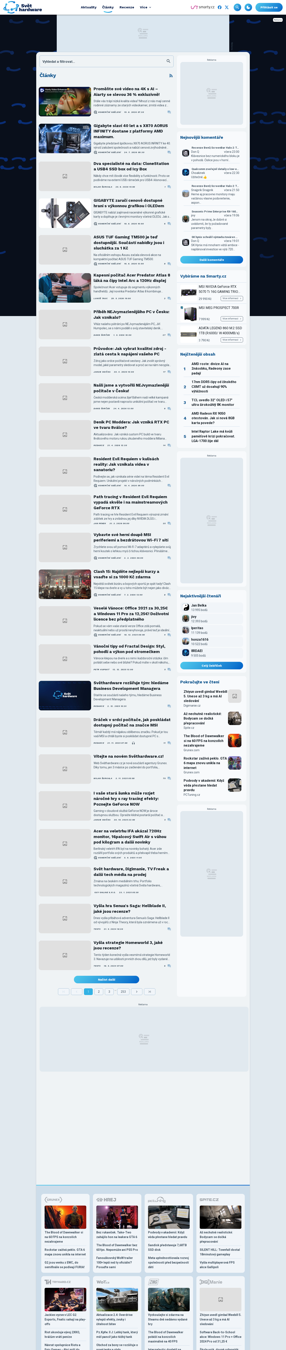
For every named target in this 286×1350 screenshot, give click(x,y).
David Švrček (102, 335)
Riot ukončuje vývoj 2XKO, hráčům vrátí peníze (62, 1334)
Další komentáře (212, 259)
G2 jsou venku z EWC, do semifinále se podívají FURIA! (65, 1265)
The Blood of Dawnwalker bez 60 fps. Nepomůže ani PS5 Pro (117, 1247)
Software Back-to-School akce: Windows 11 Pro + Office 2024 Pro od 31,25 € (220, 1337)
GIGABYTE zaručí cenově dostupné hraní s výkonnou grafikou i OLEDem (129, 203)
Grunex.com (192, 750)
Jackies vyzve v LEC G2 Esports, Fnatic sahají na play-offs (65, 1319)
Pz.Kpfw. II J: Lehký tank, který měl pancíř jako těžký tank (117, 1334)
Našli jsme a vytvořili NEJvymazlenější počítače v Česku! (131, 388)
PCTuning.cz (192, 794)
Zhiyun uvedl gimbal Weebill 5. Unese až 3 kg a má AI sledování (205, 696)
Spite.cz (189, 727)
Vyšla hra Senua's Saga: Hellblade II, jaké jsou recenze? (130, 908)
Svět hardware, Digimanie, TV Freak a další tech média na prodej (131, 872)
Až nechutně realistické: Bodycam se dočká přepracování (203, 718)
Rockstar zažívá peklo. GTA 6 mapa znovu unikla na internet (205, 763)
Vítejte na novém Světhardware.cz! (129, 756)
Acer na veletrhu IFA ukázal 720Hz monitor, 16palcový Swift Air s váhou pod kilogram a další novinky (130, 837)
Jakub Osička (102, 372)
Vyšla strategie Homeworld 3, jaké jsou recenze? (128, 945)
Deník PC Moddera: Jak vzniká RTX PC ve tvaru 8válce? (131, 425)
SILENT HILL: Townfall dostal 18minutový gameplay (220, 1252)
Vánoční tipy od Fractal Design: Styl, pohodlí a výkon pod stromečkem (129, 649)
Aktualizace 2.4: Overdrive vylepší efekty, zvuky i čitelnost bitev (114, 1319)
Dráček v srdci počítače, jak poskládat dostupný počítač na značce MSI (132, 722)
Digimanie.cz (192, 705)
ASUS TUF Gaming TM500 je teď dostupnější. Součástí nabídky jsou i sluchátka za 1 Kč (129, 243)
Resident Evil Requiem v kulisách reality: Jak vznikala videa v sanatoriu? (126, 464)
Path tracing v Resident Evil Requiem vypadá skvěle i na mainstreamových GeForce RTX (130, 502)
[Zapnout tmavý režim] (248, 7)
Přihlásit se (269, 7)
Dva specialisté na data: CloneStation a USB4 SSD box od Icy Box (131, 166)
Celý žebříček (212, 665)
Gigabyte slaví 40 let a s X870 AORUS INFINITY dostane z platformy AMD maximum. (131, 131)
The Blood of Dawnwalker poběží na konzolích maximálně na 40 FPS (165, 1337)
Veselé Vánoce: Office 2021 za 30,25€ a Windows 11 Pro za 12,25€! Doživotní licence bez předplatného (131, 614)
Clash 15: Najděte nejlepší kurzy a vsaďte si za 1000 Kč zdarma (126, 574)
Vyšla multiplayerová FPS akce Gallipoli (217, 1265)
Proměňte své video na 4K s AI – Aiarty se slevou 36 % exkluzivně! (127, 91)
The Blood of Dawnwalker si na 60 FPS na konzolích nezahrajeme (204, 740)
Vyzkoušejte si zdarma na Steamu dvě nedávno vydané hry (167, 1319)
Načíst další (106, 979)
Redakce (99, 445)
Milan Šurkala (103, 187)
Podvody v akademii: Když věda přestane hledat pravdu (204, 785)
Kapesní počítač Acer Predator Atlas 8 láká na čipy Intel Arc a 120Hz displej (132, 278)
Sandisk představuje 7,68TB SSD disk (167, 1247)
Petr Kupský (101, 669)
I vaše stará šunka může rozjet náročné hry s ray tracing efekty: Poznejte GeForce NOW (126, 799)
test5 (97, 929)
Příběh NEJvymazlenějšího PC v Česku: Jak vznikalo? (131, 314)
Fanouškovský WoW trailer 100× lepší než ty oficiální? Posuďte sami (114, 1262)
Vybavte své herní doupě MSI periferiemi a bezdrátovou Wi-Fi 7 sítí (131, 537)
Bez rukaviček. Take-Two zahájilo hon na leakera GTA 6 (116, 1235)
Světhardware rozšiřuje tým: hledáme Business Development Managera (131, 685)
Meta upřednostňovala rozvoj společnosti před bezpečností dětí (168, 1262)
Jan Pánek (100, 523)
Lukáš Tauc (101, 298)
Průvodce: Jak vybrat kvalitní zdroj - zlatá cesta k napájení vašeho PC (130, 351)
